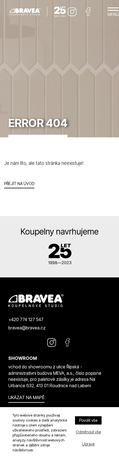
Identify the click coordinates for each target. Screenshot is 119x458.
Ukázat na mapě (26, 397)
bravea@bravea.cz (27, 328)
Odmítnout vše (88, 432)
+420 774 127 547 (25, 319)
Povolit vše (88, 420)
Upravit (88, 444)
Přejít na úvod (19, 183)
